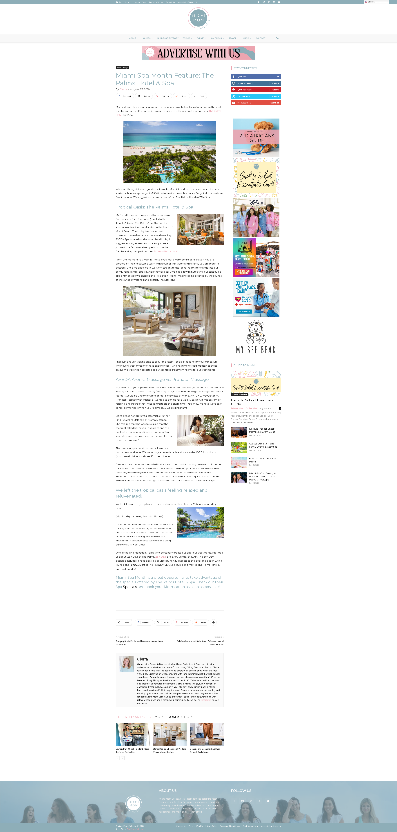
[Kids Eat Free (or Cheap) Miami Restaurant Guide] (239, 432)
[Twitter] (274, 2)
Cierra (123, 89)
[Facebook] (258, 2)
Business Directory (167, 38)
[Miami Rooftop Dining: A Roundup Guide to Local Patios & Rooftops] (239, 477)
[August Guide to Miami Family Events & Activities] (239, 447)
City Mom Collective (135, 829)
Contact (260, 38)
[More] (213, 622)
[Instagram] (263, 2)
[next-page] (123, 758)
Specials (130, 587)
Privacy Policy (211, 826)
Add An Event (140, 2)
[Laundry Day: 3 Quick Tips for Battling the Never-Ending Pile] (132, 734)
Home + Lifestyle (122, 68)
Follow (275, 83)
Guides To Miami (239, 394)
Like (277, 77)
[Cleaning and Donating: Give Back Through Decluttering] (207, 734)
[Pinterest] (268, 2)
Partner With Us (156, 2)
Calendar (216, 38)
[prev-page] (118, 758)
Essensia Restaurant (165, 251)
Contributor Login (250, 826)
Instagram (206, 700)
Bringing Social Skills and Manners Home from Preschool (139, 643)
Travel (232, 38)
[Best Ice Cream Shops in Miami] (239, 462)
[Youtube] (279, 2)
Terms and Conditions (230, 826)
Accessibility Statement (187, 2)
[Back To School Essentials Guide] (256, 383)
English (371, 2)
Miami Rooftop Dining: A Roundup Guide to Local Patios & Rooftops (262, 476)
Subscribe (274, 103)
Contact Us (170, 2)
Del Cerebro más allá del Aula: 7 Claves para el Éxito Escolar (200, 643)
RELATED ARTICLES (134, 717)
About (132, 38)
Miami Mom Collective (244, 408)
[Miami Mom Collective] (198, 19)
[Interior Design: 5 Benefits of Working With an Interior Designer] (170, 734)
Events (200, 38)
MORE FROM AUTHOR (173, 717)
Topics (186, 38)
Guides (146, 38)
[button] (277, 38)
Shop (246, 38)
